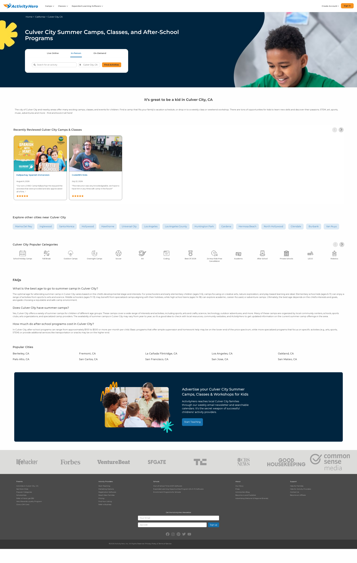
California (40, 16)
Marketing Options (106, 489)
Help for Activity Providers (300, 489)
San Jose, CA (220, 359)
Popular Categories (24, 492)
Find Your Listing (105, 501)
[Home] (20, 6)
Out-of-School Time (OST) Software (167, 486)
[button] (334, 129)
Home (29, 16)
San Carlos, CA (88, 359)
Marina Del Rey (23, 226)
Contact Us (294, 492)
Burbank (314, 226)
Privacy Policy (151, 544)
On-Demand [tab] (99, 53)
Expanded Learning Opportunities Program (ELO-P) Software (178, 489)
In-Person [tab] (76, 53)
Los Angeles (150, 226)
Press (237, 489)
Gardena (226, 226)
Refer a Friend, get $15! (25, 498)
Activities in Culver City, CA (27, 486)
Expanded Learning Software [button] (86, 6)
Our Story (239, 486)
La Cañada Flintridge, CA (161, 353)
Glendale (296, 226)
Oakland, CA (286, 353)
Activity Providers (105, 481)
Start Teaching (192, 422)
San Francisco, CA (156, 359)
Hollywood (88, 226)
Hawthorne (107, 226)
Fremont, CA (87, 353)
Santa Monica (66, 226)
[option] (40, 167)
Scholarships (21, 495)
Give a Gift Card (22, 504)
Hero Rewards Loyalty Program (29, 501)
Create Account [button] (330, 6)
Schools (156, 481)
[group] (40, 168)
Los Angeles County (176, 226)
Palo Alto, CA (21, 359)
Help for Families (296, 486)
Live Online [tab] (53, 53)
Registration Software (107, 492)
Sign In (347, 6)
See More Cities (22, 489)
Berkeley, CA (21, 353)
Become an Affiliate (298, 495)
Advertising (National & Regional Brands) (251, 498)
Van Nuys (331, 226)
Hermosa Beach (247, 226)
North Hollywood (273, 226)
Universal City (129, 226)
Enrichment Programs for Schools (167, 492)
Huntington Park (204, 226)
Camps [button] (49, 6)
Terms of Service (165, 544)
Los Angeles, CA (222, 353)
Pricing (101, 498)
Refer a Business (104, 504)
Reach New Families (106, 495)
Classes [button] (62, 6)
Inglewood (46, 226)
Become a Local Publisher (245, 495)
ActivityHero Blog (242, 492)
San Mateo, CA (287, 359)
